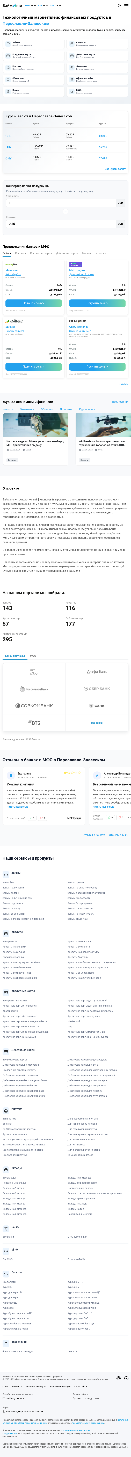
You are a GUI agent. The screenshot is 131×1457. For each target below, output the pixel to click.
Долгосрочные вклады (80, 1188)
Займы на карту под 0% (81, 913)
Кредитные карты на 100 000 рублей (88, 1037)
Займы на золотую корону (82, 887)
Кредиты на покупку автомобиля (21, 962)
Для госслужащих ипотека (83, 1129)
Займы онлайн (11, 893)
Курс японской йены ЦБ (81, 1323)
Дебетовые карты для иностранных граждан (93, 1070)
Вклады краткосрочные (81, 1198)
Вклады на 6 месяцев (14, 1214)
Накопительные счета (80, 1214)
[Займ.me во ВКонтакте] (126, 1378)
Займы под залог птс (14, 903)
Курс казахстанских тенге (82, 1297)
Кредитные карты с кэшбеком (20, 1005)
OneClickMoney (78, 326)
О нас (5, 1386)
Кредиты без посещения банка (20, 978)
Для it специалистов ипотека (84, 1150)
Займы (124, 384)
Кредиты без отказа (14, 952)
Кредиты (12, 460)
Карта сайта (80, 1386)
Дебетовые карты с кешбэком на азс (23, 1090)
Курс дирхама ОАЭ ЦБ (80, 1313)
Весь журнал (120, 401)
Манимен (11, 270)
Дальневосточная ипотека (83, 1118)
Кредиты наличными (14, 946)
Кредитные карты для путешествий (87, 1000)
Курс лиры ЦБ (75, 1282)
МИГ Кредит (77, 270)
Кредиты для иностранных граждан (88, 967)
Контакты (17, 1386)
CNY (52, 5)
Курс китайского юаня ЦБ (17, 1323)
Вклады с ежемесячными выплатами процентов (95, 1193)
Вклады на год (76, 1209)
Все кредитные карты (15, 1000)
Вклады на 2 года (77, 1203)
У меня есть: (12, 196)
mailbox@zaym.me (15, 1398)
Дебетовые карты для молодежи (21, 1064)
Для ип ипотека (76, 1144)
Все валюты (9, 1282)
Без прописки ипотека (15, 1155)
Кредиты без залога (79, 946)
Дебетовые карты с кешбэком (20, 1085)
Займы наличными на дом (17, 898)
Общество (47, 409)
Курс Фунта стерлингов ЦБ (17, 1313)
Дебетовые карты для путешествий (87, 1096)
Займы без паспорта (79, 898)
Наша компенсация (60, 1386)
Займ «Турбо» (13, 274)
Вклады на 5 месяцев (14, 1209)
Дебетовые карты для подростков (87, 1085)
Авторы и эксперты (36, 1386)
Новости (8, 409)
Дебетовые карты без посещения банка (25, 1080)
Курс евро (8, 1308)
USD (27, 5)
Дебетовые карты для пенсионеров (87, 1080)
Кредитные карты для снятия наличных (90, 1005)
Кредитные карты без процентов (21, 1026)
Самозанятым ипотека (80, 1155)
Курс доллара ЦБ (12, 1292)
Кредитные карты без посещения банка (25, 1021)
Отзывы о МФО (118, 835)
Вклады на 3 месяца (14, 1198)
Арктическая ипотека (15, 1134)
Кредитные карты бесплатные (20, 1016)
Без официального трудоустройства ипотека (28, 1139)
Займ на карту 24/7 (80, 331)
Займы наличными (13, 887)
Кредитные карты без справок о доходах (25, 1031)
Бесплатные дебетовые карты (20, 1070)
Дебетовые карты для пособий (85, 1090)
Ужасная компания (20, 784)
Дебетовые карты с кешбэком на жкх (24, 1096)
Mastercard (74, 1021)
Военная (7, 1123)
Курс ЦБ (102, 124)
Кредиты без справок (80, 941)
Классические (10, 1011)
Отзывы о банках (94, 835)
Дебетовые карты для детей (83, 1064)
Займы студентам (78, 918)
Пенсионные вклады (14, 1182)
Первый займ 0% (14, 331)
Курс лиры (73, 1287)
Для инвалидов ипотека (81, 1139)
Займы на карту (11, 908)
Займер (10, 326)
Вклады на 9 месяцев (79, 1177)
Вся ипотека (9, 1118)
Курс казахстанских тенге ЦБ (84, 1292)
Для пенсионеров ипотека (82, 1123)
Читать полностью (17, 806)
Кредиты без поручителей (17, 972)
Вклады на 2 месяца (14, 1193)
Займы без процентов (80, 903)
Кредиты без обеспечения (17, 967)
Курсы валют (87, 409)
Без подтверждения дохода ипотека (23, 1150)
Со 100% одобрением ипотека (19, 1129)
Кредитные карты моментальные (86, 1031)
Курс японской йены (79, 1328)
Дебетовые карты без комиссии (21, 1075)
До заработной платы (81, 274)
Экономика (27, 409)
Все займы (8, 882)
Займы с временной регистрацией (87, 893)
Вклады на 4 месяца (14, 1203)
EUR (40, 5)
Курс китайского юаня (15, 1328)
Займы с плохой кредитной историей (23, 918)
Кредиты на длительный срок (84, 978)
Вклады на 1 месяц (13, 1188)
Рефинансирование (13, 957)
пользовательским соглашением (88, 1423)
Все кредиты (10, 941)
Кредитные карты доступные (84, 1016)
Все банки (97, 722)
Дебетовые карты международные (87, 1059)
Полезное (66, 409)
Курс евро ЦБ (10, 1302)
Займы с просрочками (80, 908)
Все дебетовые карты (15, 1059)
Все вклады (9, 1177)
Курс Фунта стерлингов (16, 1318)
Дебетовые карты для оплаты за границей (91, 1075)
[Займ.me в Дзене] (119, 1378)
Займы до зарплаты (14, 913)
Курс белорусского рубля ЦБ (84, 1302)
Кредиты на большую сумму (83, 952)
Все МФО (8, 1259)
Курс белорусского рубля (82, 1308)
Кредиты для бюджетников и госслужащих (92, 962)
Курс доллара (10, 1297)
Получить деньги (34, 303)
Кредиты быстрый (78, 957)
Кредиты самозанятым (81, 972)
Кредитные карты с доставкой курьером (90, 1011)
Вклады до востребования (82, 1182)
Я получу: (11, 217)
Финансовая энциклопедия (18, 1351)
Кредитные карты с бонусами (19, 1037)
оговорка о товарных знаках (76, 1430)
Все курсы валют (115, 168)
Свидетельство (10, 1433)
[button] (119, 5)
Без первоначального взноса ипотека (24, 1144)
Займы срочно (76, 882)
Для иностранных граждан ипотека (88, 1134)
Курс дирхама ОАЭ (78, 1318)
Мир (70, 1026)
